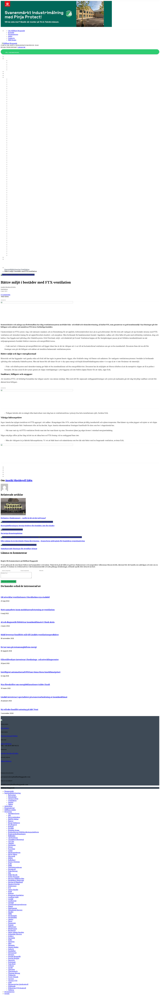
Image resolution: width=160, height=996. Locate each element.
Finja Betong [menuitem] (13, 871)
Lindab (11, 164)
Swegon (11, 220)
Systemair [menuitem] (12, 962)
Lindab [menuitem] (10, 899)
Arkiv (10, 36)
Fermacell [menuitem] (12, 869)
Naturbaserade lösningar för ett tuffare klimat (19, 549)
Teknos (11, 231)
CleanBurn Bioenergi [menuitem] (16, 839)
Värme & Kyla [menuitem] (13, 799)
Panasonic (12, 188)
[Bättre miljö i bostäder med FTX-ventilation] (18, 275)
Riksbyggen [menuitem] (12, 929)
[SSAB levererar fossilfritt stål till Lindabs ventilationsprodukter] (3, 629)
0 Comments (5, 295)
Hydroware (12, 151)
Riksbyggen (12, 194)
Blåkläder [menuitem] (11, 836)
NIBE (11, 179)
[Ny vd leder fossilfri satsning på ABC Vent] (3, 704)
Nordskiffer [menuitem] (12, 917)
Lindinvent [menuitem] (12, 901)
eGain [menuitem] (10, 851)
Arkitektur (8, 71)
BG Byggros (12, 90)
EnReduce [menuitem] (11, 860)
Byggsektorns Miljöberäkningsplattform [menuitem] (23, 832)
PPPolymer (12, 192)
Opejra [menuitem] (10, 919)
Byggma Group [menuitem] (13, 830)
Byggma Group (13, 96)
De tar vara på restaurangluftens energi (19, 647)
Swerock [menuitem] (11, 960)
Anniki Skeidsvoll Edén (8, 287)
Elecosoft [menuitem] (11, 856)
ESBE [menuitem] (10, 865)
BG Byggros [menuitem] (12, 825)
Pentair (11, 190)
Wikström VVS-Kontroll (15, 253)
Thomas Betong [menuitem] (14, 973)
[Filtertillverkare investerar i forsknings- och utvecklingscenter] (3, 654)
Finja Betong (12, 136)
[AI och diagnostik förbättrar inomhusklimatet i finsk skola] (3, 616)
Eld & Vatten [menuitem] (12, 854)
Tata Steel (12, 229)
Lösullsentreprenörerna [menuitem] (17, 904)
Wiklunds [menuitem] (11, 986)
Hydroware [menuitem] (12, 886)
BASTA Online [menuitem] (13, 819)
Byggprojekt (8, 57)
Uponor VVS (12, 246)
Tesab (11, 233)
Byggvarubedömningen (15, 99)
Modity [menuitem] (10, 912)
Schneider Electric (14, 199)
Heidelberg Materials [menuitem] (16, 880)
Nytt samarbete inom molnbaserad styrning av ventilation (28, 610)
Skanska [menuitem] (11, 945)
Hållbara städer (9, 75)
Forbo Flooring (13, 142)
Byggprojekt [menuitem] (9, 791)
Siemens (11, 207)
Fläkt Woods (12, 140)
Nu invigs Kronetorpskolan (11, 533)
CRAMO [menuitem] (11, 843)
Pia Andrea (5, 728)
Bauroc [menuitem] (10, 821)
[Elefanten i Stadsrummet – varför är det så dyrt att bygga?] (13, 514)
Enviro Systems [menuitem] (14, 862)
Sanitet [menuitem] (10, 802)
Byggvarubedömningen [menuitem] (17, 834)
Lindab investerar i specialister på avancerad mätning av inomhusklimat (34, 697)
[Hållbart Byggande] (80, 43)
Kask (11, 157)
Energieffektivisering (10, 58)
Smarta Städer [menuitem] (13, 947)
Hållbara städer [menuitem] (10, 810)
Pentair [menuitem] (11, 925)
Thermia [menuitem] (11, 969)
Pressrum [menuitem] (8, 812)
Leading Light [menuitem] (13, 897)
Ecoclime (12, 114)
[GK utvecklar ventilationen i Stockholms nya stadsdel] (3, 591)
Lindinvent (12, 166)
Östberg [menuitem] (11, 990)
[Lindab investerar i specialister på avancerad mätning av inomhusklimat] (3, 691)
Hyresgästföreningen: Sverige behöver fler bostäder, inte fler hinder (27, 526)
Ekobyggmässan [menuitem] (14, 852)
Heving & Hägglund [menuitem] (15, 882)
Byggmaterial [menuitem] (9, 808)
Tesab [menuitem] (10, 968)
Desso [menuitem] (10, 847)
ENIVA (11, 123)
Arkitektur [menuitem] (8, 806)
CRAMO (11, 109)
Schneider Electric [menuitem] (15, 934)
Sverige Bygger (13, 224)
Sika (10, 209)
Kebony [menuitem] (11, 893)
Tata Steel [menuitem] (11, 964)
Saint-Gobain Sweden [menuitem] (16, 932)
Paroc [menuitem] (10, 921)
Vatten (11, 70)
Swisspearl (12, 218)
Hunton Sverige (13, 149)
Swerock (11, 225)
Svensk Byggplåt (13, 222)
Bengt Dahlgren (13, 88)
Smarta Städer (13, 212)
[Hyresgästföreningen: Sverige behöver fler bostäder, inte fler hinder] (27, 522)
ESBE (11, 131)
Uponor (11, 244)
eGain (11, 116)
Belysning (12, 60)
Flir (10, 138)
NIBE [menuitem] (10, 914)
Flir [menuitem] (9, 873)
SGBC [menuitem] (10, 940)
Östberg (11, 255)
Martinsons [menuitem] (12, 908)
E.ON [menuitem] (10, 864)
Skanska (12, 211)
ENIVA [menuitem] (10, 858)
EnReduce (12, 125)
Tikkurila (12, 240)
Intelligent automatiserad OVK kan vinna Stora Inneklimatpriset (30, 672)
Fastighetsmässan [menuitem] (15, 867)
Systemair (12, 227)
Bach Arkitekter (13, 83)
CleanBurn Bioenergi (14, 105)
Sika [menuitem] (9, 943)
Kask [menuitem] (10, 891)
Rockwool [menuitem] (12, 930)
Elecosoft (12, 122)
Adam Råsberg (6, 744)
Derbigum (12, 110)
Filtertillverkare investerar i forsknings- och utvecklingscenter (30, 660)
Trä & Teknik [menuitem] (13, 977)
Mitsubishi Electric (14, 175)
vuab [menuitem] (10, 982)
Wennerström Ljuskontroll (16, 250)
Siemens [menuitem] (11, 942)
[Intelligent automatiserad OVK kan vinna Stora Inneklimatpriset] (3, 666)
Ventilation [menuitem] (12, 800)
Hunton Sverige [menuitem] (14, 884)
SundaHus (12, 216)
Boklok (11, 92)
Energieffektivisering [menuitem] (12, 793)
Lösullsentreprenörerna (15, 170)
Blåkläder (12, 101)
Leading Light (13, 162)
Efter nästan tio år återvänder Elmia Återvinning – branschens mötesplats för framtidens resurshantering (43, 541)
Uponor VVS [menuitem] (12, 981)
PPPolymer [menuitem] (12, 927)
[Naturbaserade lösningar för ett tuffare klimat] (18, 545)
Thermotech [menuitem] (13, 971)
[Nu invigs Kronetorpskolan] (12, 529)
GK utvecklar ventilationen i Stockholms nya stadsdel (25, 597)
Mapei (11, 172)
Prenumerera (13, 34)
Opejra (11, 185)
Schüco (11, 201)
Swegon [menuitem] (11, 955)
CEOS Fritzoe (12, 103)
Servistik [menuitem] (11, 938)
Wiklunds (12, 251)
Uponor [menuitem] (11, 979)
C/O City (11, 107)
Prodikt (11, 94)
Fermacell (12, 135)
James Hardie (13, 155)
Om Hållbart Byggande (16, 31)
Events (7, 259)
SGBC (11, 205)
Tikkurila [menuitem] (11, 975)
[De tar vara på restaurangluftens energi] (3, 641)
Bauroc (11, 86)
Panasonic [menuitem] (12, 923)
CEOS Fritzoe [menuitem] (13, 838)
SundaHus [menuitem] (12, 951)
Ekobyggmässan (13, 118)
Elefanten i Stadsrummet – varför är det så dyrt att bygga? (23, 518)
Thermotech (12, 237)
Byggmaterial (9, 73)
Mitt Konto (12, 40)
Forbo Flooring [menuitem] (13, 877)
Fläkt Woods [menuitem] (12, 875)
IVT (10, 153)
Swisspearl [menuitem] (12, 953)
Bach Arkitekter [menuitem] (14, 817)
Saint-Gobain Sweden (14, 198)
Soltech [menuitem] (11, 949)
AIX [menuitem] (9, 815)
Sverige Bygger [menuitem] (13, 958)
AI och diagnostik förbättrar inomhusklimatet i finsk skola (28, 622)
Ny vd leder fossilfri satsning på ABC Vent (19, 709)
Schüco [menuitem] (11, 936)
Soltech (11, 214)
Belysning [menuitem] (12, 795)
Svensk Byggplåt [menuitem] (14, 956)
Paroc (11, 186)
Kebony (11, 159)
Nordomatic (12, 181)
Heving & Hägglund (14, 148)
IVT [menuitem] (9, 888)
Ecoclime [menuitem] (11, 849)
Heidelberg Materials (14, 146)
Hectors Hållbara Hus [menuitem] (16, 878)
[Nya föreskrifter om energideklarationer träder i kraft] (3, 679)
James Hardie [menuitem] (13, 890)
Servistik (12, 203)
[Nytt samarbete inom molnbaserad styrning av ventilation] (3, 604)
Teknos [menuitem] (11, 966)
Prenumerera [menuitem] (9, 992)
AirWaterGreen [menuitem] (13, 813)
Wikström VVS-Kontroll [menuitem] (17, 988)
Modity (11, 177)
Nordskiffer (12, 183)
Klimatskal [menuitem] (12, 797)
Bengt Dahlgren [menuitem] (14, 823)
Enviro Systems (13, 127)
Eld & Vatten (12, 120)
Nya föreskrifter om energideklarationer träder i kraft (25, 684)
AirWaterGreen (13, 79)
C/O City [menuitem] (11, 841)
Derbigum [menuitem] (12, 845)
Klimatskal (12, 62)
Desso (11, 112)
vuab (11, 248)
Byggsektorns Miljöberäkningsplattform (19, 97)
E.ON (11, 129)
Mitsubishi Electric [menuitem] (15, 910)
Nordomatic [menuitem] (12, 916)
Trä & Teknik (12, 242)
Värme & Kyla (13, 64)
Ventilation (12, 66)
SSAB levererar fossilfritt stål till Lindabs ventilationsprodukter (30, 635)
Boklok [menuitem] (11, 826)
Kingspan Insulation (14, 160)
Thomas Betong (13, 238)
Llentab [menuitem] (11, 903)
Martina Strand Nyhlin (9, 736)
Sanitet (11, 68)
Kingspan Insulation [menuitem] (16, 895)
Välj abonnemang (12, 52)
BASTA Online (13, 84)
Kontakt (11, 33)
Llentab (11, 168)
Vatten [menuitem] (10, 804)
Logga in (11, 38)
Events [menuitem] (6, 994)
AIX (10, 81)
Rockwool (12, 196)
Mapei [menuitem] (10, 906)
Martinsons (12, 173)
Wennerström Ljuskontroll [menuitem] (18, 984)
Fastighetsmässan (14, 133)
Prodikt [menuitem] (11, 828)
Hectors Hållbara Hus (14, 144)
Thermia (11, 235)
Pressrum (8, 77)
